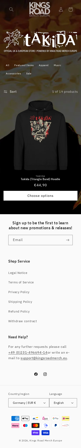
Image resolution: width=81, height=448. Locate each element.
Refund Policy (18, 311)
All (7, 65)
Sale (29, 73)
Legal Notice (17, 273)
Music (57, 65)
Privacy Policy (18, 292)
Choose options (40, 196)
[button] (11, 9)
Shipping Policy (20, 302)
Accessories (13, 73)
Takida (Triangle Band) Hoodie (40, 179)
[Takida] (40, 52)
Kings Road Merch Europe (45, 440)
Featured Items (24, 65)
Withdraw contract (22, 321)
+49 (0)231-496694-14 (28, 352)
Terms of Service (21, 282)
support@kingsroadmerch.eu (44, 358)
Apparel (43, 65)
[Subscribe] (67, 240)
